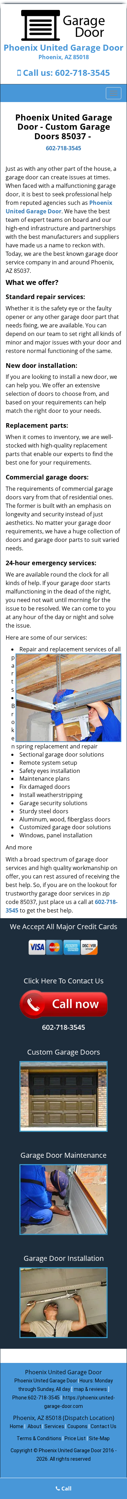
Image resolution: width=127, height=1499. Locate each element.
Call (66, 1488)
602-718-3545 (82, 72)
